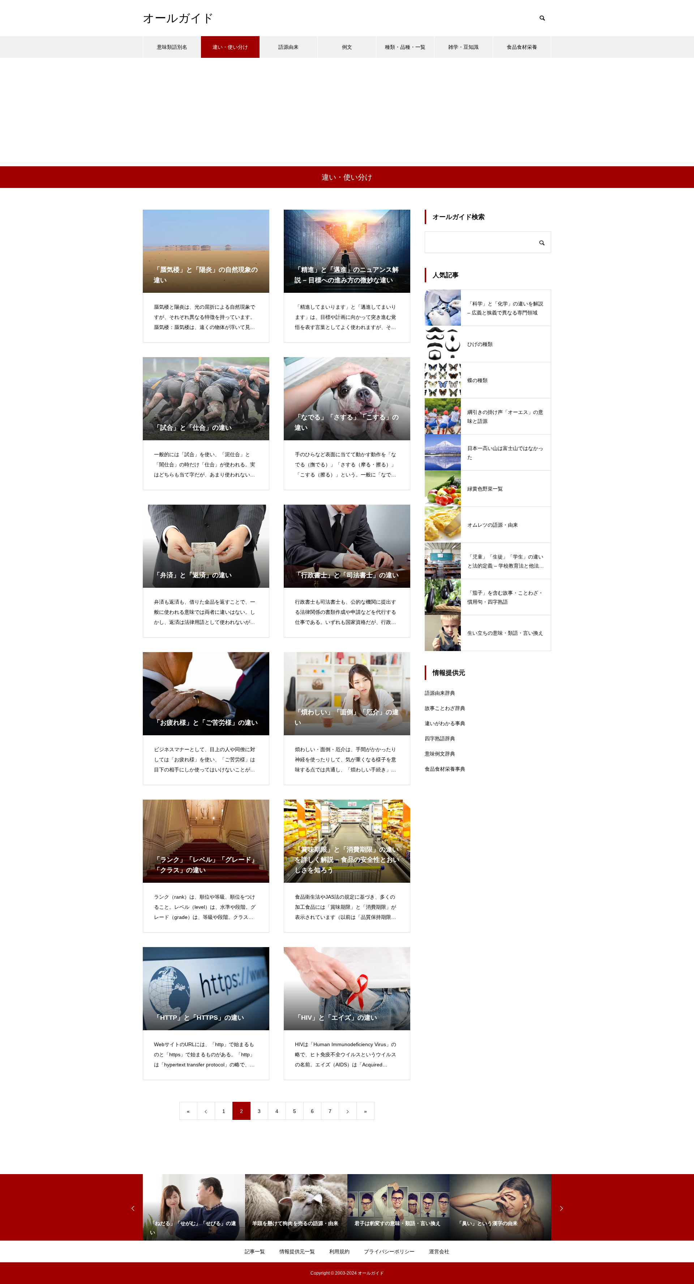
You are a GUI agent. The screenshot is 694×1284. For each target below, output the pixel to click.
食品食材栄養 (522, 47)
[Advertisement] (347, 112)
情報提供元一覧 (297, 1251)
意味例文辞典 (440, 754)
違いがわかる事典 (445, 723)
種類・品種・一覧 (405, 47)
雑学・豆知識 (463, 47)
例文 (347, 47)
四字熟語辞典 (440, 738)
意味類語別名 (172, 47)
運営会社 (439, 1251)
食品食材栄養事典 (445, 769)
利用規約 (339, 1251)
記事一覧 (255, 1251)
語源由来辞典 (440, 693)
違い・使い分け (230, 47)
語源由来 (288, 47)
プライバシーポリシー (389, 1251)
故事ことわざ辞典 (445, 708)
